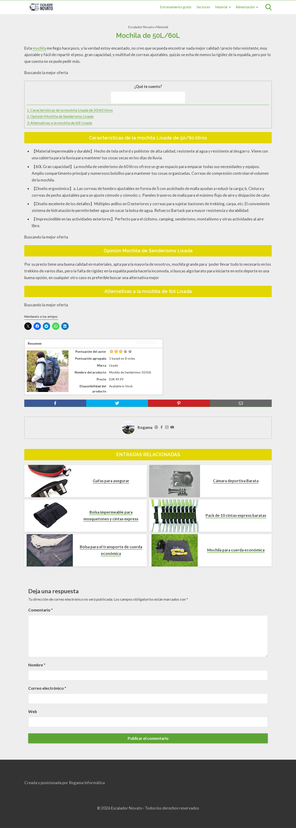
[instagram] (167, 427)
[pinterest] (179, 403)
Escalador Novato (141, 27)
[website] (156, 427)
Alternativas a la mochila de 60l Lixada (59, 122)
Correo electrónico (47, 688)
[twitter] (117, 403)
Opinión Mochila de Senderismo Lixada (60, 116)
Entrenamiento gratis (175, 7)
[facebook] (55, 403)
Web (32, 711)
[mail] (241, 403)
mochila (40, 48)
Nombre (36, 664)
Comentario (40, 610)
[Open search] (268, 7)
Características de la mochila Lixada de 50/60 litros (70, 110)
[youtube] (172, 427)
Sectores (203, 7)
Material (221, 7)
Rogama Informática (87, 782)
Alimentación (245, 7)
